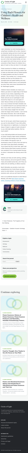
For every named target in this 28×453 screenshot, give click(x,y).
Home (2, 9)
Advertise (3, 438)
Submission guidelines (9, 276)
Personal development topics (9, 422)
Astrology (5, 244)
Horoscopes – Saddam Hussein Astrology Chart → (13, 229)
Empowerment (6, 241)
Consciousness (6, 251)
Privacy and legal (5, 441)
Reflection (5, 246)
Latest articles (5, 425)
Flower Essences (8, 9)
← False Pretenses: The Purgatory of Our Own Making (13, 222)
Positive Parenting (7, 249)
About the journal (5, 427)
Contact (3, 443)
